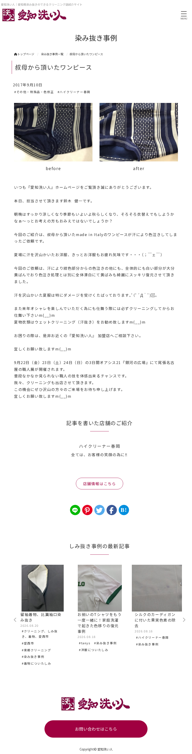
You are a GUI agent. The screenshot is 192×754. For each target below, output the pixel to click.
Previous (15, 620)
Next (183, 620)
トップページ (25, 54)
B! (124, 510)
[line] (75, 510)
